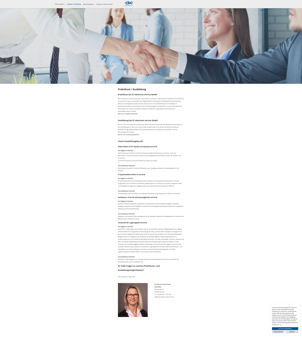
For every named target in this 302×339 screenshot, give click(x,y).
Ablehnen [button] (291, 331)
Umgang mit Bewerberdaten (104, 4)
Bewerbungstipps (88, 4)
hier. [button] (281, 325)
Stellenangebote (60, 4)
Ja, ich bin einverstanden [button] (285, 328)
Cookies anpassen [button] (278, 331)
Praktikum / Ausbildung (74, 4)
